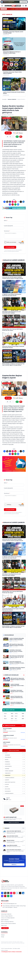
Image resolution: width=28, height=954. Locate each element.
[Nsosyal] (10, 204)
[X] (7, 202)
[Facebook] (4, 202)
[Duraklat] (10, 137)
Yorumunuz (7, 231)
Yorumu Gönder (11, 247)
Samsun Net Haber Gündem (12, 836)
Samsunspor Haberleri (6, 914)
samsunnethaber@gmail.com (10, 903)
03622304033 (5, 746)
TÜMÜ (23, 828)
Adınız (6, 220)
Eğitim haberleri (5, 919)
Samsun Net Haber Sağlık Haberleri (14, 831)
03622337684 (5, 739)
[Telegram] (18, 202)
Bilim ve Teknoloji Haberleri (7, 921)
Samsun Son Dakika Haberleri (8, 917)
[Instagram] (13, 202)
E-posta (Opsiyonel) (8, 225)
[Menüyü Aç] (2, 6)
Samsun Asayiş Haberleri (7, 916)
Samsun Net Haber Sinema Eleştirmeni (14, 849)
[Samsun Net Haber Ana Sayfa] (12, 6)
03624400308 (5, 732)
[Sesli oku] (7, 137)
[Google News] (18, 204)
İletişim (3, 935)
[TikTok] (21, 202)
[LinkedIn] (23, 202)
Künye (2, 936)
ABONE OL (14, 864)
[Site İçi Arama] (23, 5)
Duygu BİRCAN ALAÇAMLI (12, 845)
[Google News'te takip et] (17, 132)
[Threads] (10, 202)
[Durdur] (13, 137)
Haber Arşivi (4, 925)
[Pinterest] (13, 204)
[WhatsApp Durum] (15, 204)
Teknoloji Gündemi (10, 840)
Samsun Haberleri (12, 99)
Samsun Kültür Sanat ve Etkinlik (8, 923)
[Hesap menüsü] (26, 6)
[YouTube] (15, 202)
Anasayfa (4, 99)
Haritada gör (23, 732)
